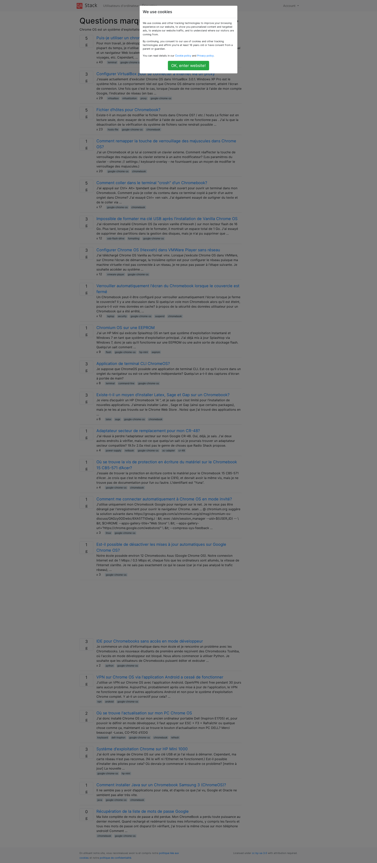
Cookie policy (183, 55)
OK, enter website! (188, 65)
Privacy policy (205, 55)
